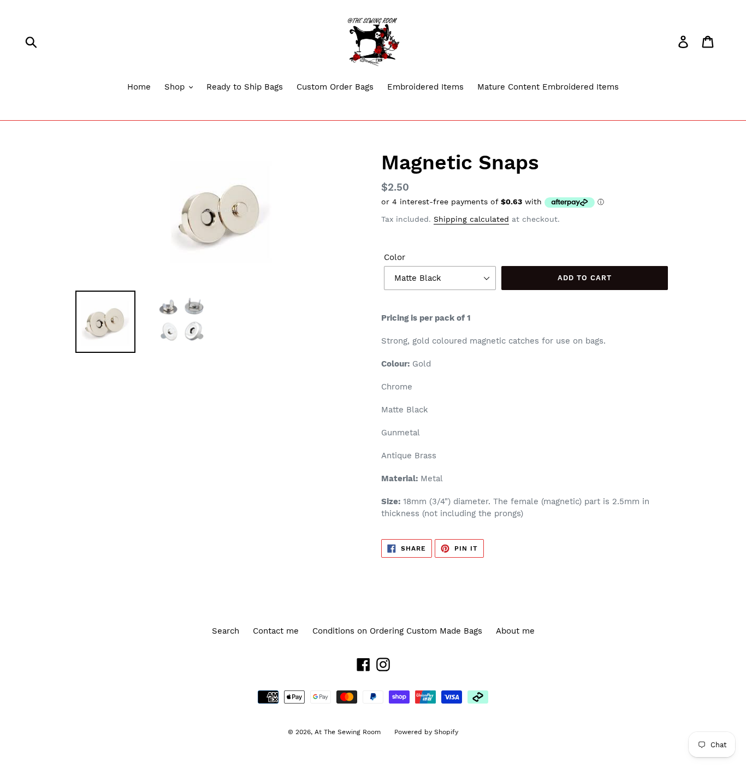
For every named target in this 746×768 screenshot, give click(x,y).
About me (515, 631)
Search (225, 631)
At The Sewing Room (348, 732)
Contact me (276, 631)
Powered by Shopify (426, 732)
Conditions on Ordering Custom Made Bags (397, 631)
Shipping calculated (471, 219)
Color (394, 257)
